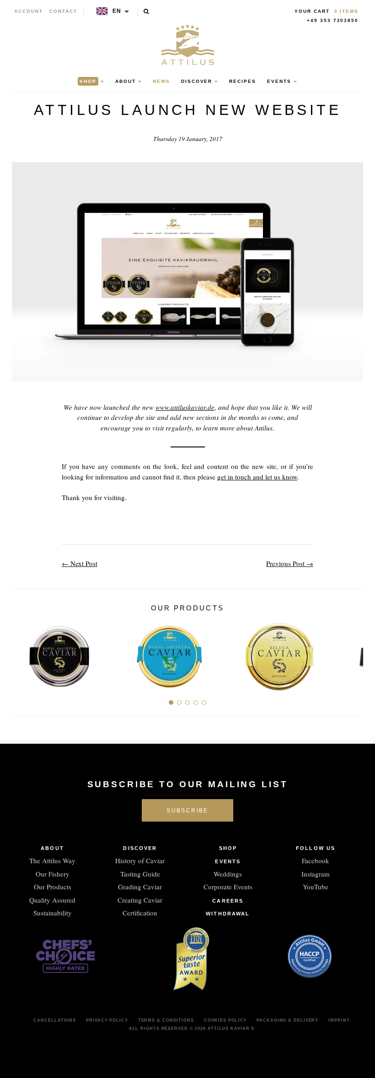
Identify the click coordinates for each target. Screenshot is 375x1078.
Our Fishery (53, 873)
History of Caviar (140, 860)
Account (28, 11)
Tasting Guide (140, 873)
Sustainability (52, 912)
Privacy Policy (107, 1020)
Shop (228, 848)
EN (117, 11)
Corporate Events (228, 886)
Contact (63, 11)
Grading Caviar (140, 886)
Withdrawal (228, 913)
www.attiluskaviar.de (184, 407)
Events (228, 861)
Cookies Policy (225, 1020)
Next (353, 652)
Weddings (228, 873)
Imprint (338, 1020)
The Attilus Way (52, 860)
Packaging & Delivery (287, 1020)
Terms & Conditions (166, 1020)
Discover (140, 848)
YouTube (315, 886)
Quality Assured (52, 899)
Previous (22, 652)
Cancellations (54, 1020)
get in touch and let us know (257, 476)
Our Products (52, 886)
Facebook (315, 860)
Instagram (315, 873)
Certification (140, 912)
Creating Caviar (140, 899)
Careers (227, 901)
